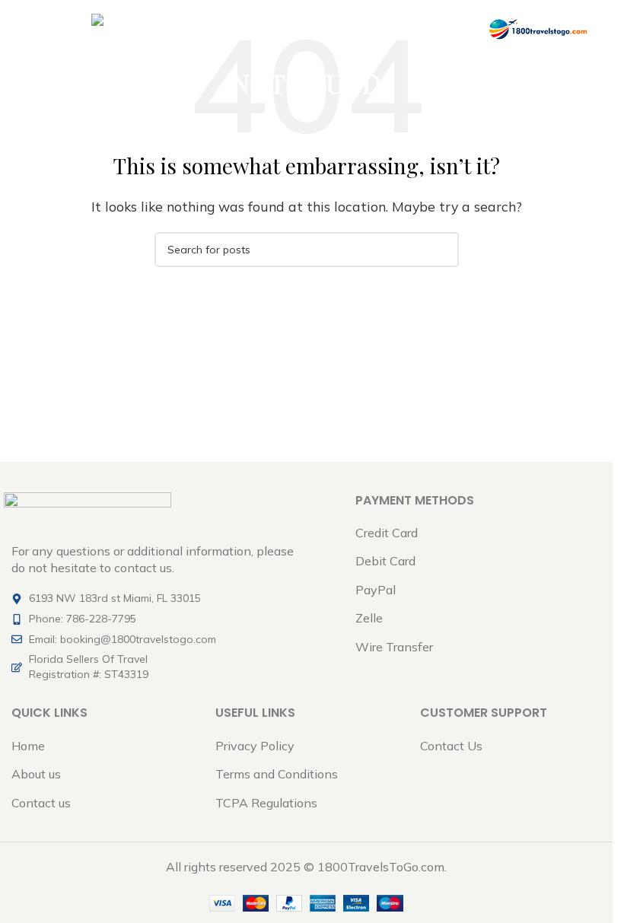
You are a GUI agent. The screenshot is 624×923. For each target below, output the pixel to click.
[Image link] (87, 508)
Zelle (369, 617)
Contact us (41, 802)
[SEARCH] (441, 249)
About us (36, 773)
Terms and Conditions (276, 773)
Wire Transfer (394, 646)
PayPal (375, 589)
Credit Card (386, 532)
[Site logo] (537, 27)
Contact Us (451, 745)
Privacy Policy (254, 745)
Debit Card (385, 560)
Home (28, 745)
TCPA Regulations (266, 802)
